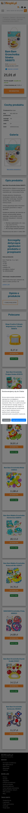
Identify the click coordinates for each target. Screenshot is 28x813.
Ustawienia (6, 420)
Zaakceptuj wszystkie (18, 420)
